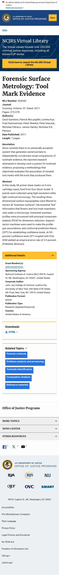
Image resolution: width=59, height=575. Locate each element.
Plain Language (9, 521)
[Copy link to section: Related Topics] (25, 348)
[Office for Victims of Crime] (29, 489)
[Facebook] (5, 448)
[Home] (30, 18)
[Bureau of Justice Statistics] (29, 479)
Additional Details (15, 255)
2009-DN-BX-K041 (14, 267)
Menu (52, 18)
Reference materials (17, 384)
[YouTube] (24, 448)
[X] (15, 448)
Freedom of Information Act (15, 549)
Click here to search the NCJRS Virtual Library (29, 63)
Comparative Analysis (18, 377)
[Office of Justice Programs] (6, 18)
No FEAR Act (8, 542)
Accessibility (8, 507)
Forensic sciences (16, 353)
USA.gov (6, 555)
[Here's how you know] (29, 5)
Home (4, 30)
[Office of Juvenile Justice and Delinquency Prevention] (11, 489)
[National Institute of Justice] (48, 477)
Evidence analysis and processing (25, 361)
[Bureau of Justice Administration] (11, 477)
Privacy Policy (8, 528)
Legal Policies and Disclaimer (16, 535)
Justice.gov (7, 562)
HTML (12, 332)
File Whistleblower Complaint (16, 514)
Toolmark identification (19, 369)
